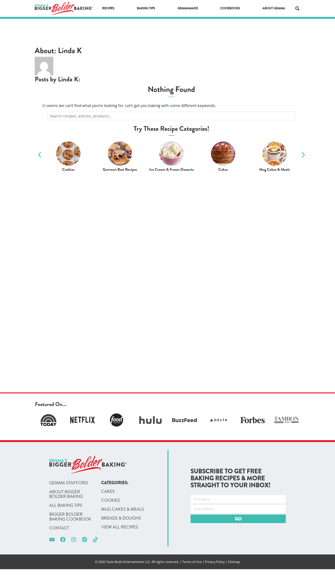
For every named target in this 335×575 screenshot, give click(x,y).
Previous (39, 153)
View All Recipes (119, 527)
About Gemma (273, 8)
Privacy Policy (215, 562)
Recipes (108, 8)
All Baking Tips (65, 505)
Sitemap (234, 562)
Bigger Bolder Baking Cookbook (70, 516)
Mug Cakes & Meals (122, 509)
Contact (59, 528)
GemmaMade (188, 8)
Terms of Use (192, 562)
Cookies (110, 500)
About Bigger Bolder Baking (66, 494)
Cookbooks (230, 8)
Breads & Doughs (121, 518)
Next (303, 153)
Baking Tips (146, 8)
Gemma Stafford (68, 483)
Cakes (108, 491)
